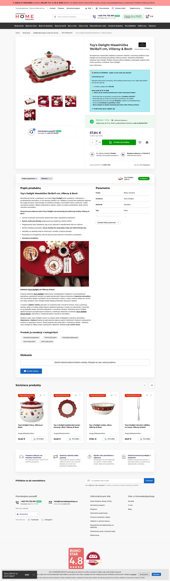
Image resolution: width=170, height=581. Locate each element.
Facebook (35, 520)
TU (114, 109)
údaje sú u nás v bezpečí (96, 485)
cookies (133, 574)
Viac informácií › (96, 65)
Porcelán (127, 204)
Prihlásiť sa (148, 8)
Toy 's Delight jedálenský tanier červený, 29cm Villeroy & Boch (67, 426)
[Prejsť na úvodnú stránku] (25, 17)
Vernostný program (73, 8)
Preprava (61, 8)
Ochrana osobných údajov (100, 517)
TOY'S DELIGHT (67, 33)
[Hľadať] (55, 16)
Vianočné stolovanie (31, 337)
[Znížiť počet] (96, 143)
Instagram (48, 520)
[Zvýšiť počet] (96, 141)
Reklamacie (94, 535)
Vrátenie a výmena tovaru (100, 521)
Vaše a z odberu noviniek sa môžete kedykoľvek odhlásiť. (112, 485)
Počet (92, 142)
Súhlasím (156, 574)
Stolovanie (26, 33)
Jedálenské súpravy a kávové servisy (45, 33)
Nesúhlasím (144, 574)
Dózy (126, 210)
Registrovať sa (135, 8)
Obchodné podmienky (99, 513)
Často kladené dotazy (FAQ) (100, 501)
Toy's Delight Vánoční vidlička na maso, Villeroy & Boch (137, 426)
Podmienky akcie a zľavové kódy (102, 531)
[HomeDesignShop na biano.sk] (76, 558)
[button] (72, 67)
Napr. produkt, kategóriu (67, 17)
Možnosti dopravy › (121, 120)
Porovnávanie (104, 8)
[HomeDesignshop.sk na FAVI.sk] (93, 558)
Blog (130, 509)
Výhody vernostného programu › (107, 155)
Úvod (17, 33)
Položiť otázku (32, 371)
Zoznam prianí (120, 8)
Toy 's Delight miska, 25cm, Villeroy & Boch (100, 426)
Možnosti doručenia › (134, 155)
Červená (132, 193)
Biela (126, 193)
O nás (130, 505)
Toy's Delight (129, 199)
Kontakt (53, 8)
